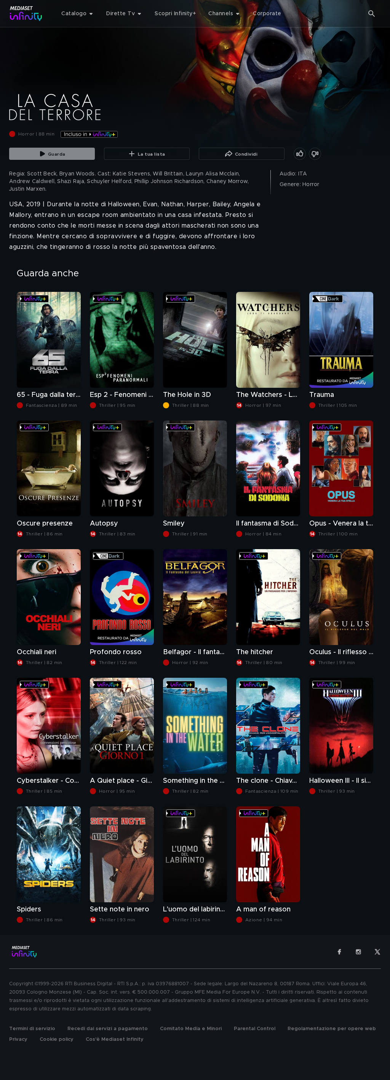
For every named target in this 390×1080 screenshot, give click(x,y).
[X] (377, 951)
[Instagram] (358, 951)
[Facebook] (339, 951)
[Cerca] (371, 13)
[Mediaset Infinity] (26, 13)
